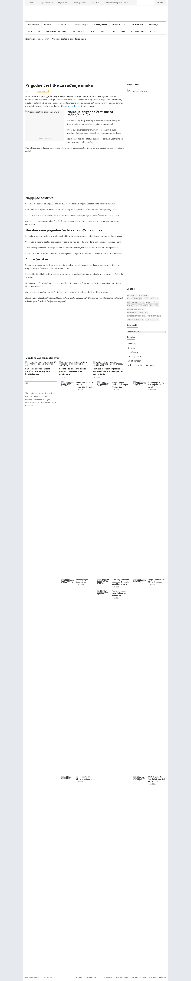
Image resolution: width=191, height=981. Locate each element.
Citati (113, 31)
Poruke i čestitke (135, 309)
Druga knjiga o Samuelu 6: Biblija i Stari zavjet (120, 384)
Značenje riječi (100, 25)
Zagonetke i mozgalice (57, 31)
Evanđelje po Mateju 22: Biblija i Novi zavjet (156, 384)
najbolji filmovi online (137, 306)
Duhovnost (137, 25)
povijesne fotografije (137, 312)
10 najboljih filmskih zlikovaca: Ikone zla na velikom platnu (120, 581)
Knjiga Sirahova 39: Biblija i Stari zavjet (156, 580)
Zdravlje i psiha (119, 25)
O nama (31, 2)
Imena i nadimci (134, 299)
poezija (154, 306)
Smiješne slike (79, 31)
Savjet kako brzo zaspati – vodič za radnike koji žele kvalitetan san (38, 371)
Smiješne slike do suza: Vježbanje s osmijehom (119, 593)
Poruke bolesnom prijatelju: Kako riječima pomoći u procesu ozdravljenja (108, 371)
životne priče (151, 319)
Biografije (153, 25)
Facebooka (57, 103)
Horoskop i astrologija (138, 295)
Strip (93, 31)
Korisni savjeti (81, 25)
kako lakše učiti (151, 299)
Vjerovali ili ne (137, 31)
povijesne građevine (136, 316)
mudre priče (152, 302)
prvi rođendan (74, 106)
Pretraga (160, 3)
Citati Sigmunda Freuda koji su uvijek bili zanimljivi (156, 779)
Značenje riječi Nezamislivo (82, 580)
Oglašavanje (63, 2)
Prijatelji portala (80, 2)
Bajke (123, 31)
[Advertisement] (95, 61)
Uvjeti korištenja (46, 2)
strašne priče (154, 316)
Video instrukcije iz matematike (117, 2)
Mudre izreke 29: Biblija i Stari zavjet (84, 778)
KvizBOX (96, 2)
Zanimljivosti (62, 25)
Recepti (153, 31)
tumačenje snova (135, 319)
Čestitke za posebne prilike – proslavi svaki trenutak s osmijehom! (73, 371)
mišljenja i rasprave (135, 302)
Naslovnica (33, 25)
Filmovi (47, 25)
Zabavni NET (35, 977)
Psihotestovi (34, 31)
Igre (103, 31)
